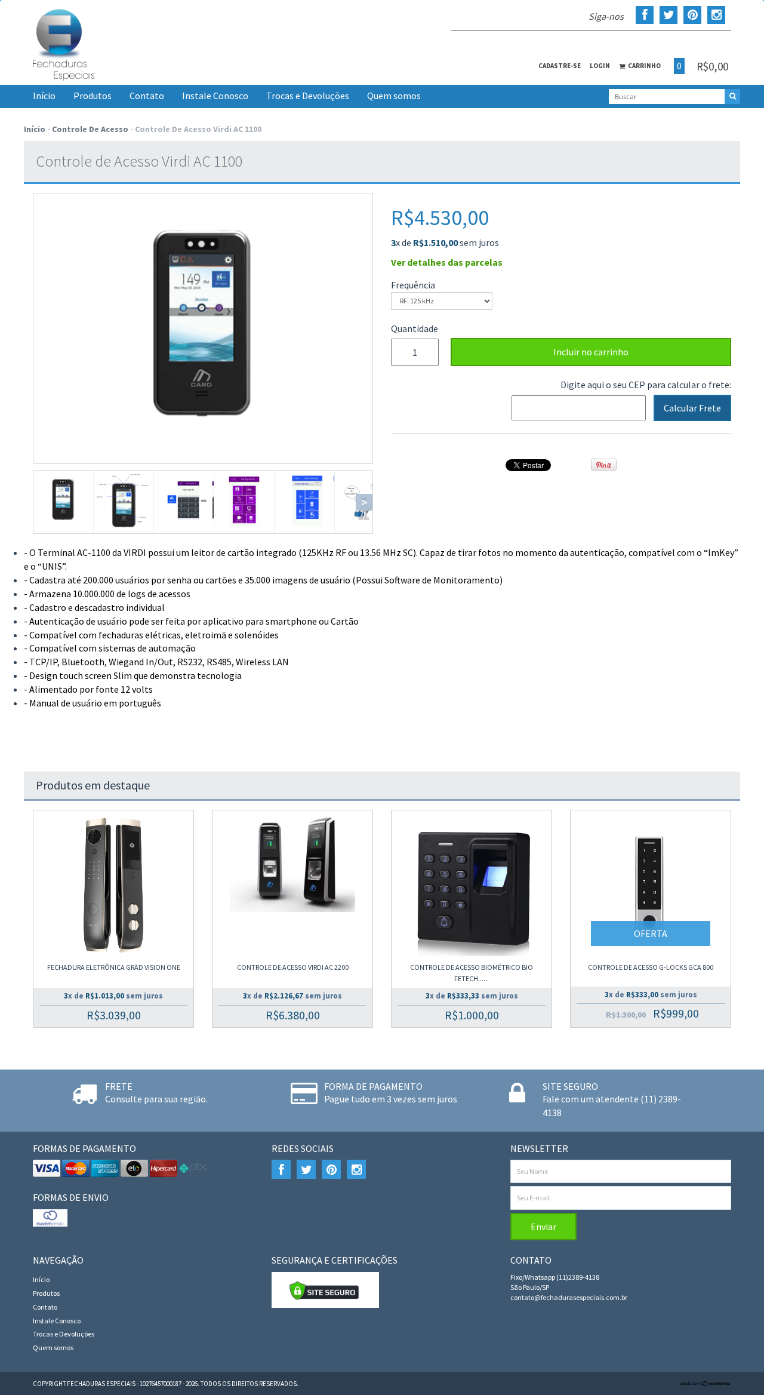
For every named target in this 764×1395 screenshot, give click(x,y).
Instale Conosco (215, 96)
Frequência (413, 285)
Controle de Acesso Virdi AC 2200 (293, 967)
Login (600, 66)
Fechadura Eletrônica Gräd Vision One (113, 967)
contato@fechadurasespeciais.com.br (568, 1297)
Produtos (92, 96)
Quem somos (394, 96)
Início (44, 96)
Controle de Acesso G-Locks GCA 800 (650, 967)
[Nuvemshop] (705, 1383)
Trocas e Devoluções (307, 96)
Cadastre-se (559, 66)
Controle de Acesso (90, 129)
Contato (147, 96)
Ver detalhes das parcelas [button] (447, 262)
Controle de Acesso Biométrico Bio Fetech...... (471, 973)
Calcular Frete (692, 408)
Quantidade (412, 328)
